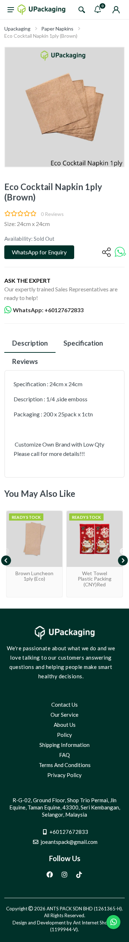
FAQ (64, 755)
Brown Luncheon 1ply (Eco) (34, 576)
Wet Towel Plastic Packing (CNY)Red (94, 578)
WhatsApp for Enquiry (39, 252)
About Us (65, 724)
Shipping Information (64, 745)
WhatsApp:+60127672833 (48, 309)
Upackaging (17, 29)
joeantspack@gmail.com (68, 842)
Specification (83, 343)
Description (30, 343)
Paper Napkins (57, 29)
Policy (64, 734)
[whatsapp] (120, 252)
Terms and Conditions (65, 765)
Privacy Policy (64, 775)
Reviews (25, 361)
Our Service (64, 714)
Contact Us (64, 704)
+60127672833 (68, 831)
